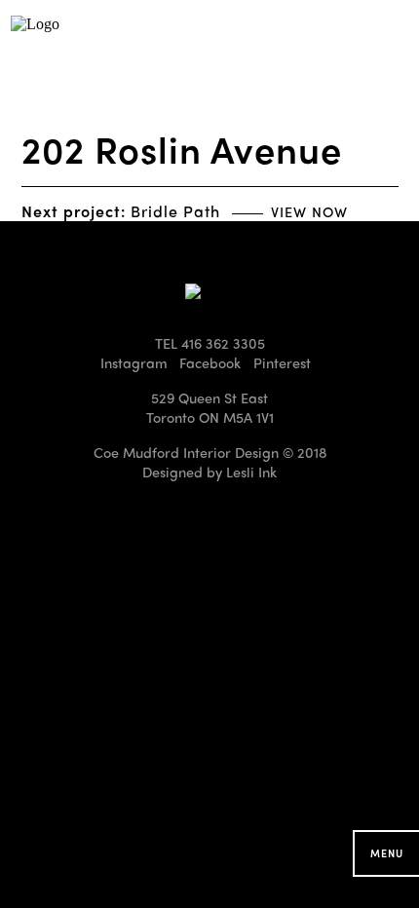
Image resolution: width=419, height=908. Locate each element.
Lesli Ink (251, 471)
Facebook (210, 362)
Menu (386, 853)
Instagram (134, 362)
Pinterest (282, 362)
